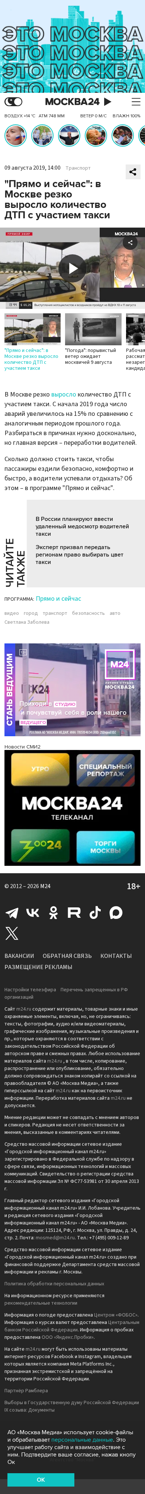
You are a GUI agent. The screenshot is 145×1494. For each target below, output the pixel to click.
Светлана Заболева (26, 622)
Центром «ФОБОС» (116, 1315)
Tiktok (95, 912)
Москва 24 (72, 102)
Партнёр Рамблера (26, 1390)
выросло (63, 394)
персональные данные (82, 1440)
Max (116, 912)
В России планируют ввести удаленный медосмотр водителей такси (82, 526)
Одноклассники (53, 912)
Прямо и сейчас (58, 598)
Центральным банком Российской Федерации (71, 1326)
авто (115, 613)
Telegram (11, 912)
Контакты (116, 956)
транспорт (55, 613)
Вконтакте (32, 912)
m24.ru (23, 1009)
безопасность (88, 613)
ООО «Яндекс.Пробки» (68, 1337)
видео (11, 613)
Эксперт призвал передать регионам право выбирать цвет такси (79, 555)
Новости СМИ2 (22, 747)
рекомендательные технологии (40, 1303)
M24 (45, 886)
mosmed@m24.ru (55, 1238)
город (31, 613)
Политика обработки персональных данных (54, 1284)
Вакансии (19, 956)
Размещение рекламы (38, 967)
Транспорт (78, 168)
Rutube (74, 912)
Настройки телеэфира (30, 990)
